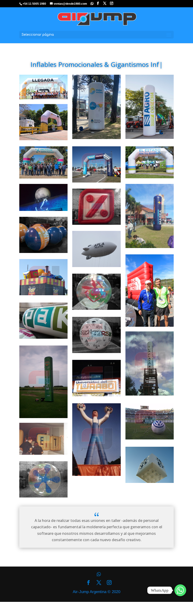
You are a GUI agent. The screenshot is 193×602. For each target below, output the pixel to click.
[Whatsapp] (92, 3)
